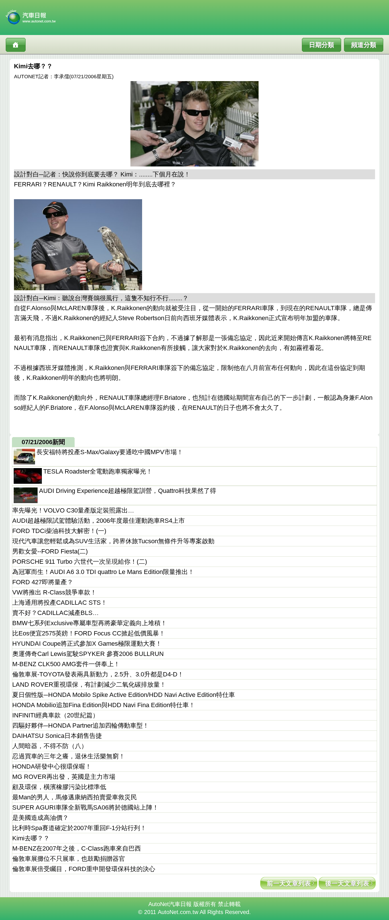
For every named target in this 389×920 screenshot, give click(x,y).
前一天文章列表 (289, 883)
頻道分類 (363, 44)
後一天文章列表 (347, 883)
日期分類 (321, 44)
